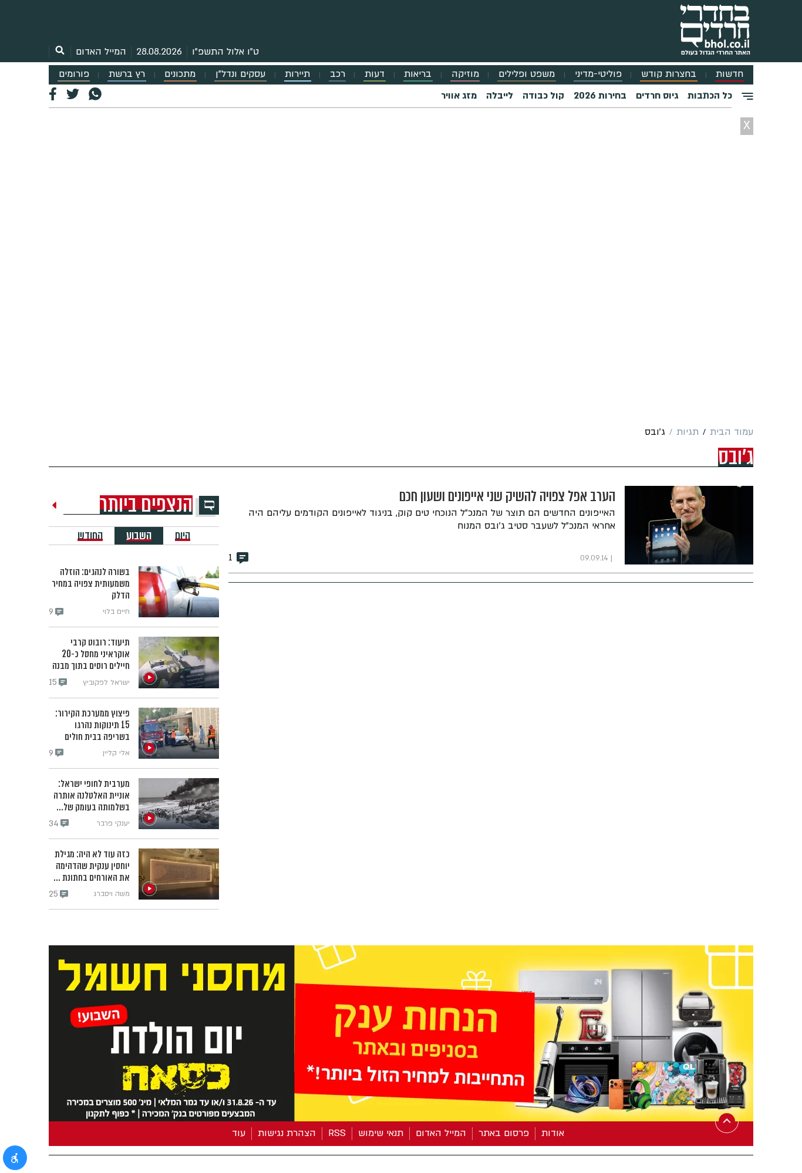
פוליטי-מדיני (598, 74)
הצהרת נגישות (287, 1131)
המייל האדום (101, 51)
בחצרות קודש (668, 74)
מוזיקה (465, 74)
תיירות (297, 74)
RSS (337, 1131)
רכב (337, 74)
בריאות (418, 74)
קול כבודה (543, 95)
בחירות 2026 (600, 95)
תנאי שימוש (380, 1131)
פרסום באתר (503, 1131)
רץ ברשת (127, 74)
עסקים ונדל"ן (240, 74)
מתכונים (180, 74)
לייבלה (499, 95)
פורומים (74, 74)
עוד (238, 1131)
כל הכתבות (710, 95)
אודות (552, 1131)
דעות (375, 74)
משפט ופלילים (526, 74)
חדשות (729, 74)
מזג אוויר (459, 95)
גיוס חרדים (657, 95)
